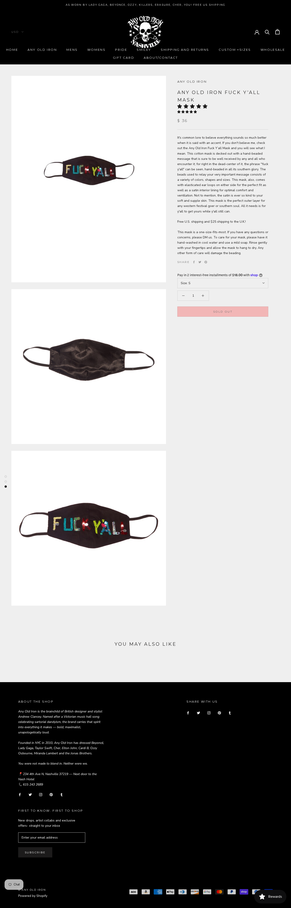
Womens (96, 49)
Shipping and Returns (185, 49)
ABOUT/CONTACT (161, 57)
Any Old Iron (42, 49)
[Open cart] (277, 31)
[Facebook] (194, 262)
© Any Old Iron (32, 889)
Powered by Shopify (32, 896)
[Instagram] (40, 794)
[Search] (267, 31)
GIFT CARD (123, 57)
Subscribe (35, 852)
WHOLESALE (273, 49)
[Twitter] (199, 262)
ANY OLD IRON (192, 81)
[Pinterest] (205, 262)
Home (12, 49)
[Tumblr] (61, 794)
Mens (72, 49)
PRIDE (121, 49)
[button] (193, 106)
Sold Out (222, 311)
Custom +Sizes (235, 49)
